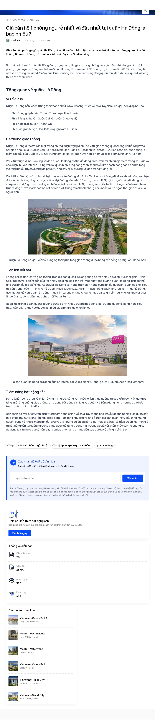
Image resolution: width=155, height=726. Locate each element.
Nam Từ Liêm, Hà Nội (29, 637)
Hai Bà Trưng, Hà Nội (29, 683)
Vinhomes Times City (32, 679)
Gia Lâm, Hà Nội (27, 652)
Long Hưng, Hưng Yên (29, 621)
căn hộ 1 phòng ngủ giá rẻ (32, 445)
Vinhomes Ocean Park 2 (34, 618)
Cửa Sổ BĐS (19, 20)
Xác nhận (132, 478)
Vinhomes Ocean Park (33, 664)
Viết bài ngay (19, 533)
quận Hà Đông (104, 445)
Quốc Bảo (16, 40)
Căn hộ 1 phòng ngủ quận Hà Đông (71, 445)
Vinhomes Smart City (32, 695)
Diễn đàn (34, 20)
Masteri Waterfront (31, 649)
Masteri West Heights (32, 633)
